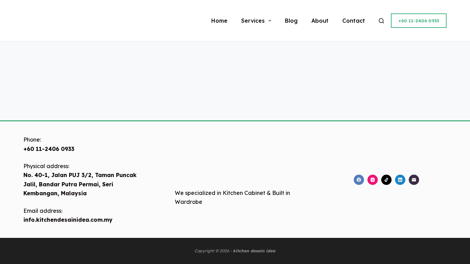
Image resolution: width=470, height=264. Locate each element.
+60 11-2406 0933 (418, 20)
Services (253, 20)
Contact (353, 20)
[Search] (381, 20)
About (320, 20)
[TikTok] (386, 180)
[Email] (414, 180)
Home (219, 20)
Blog (291, 20)
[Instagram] (372, 180)
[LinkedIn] (400, 180)
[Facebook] (359, 180)
